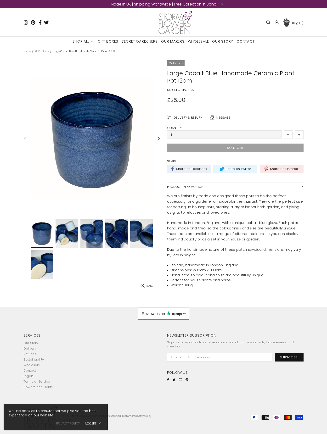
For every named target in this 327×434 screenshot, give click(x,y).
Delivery (29, 348)
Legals (28, 376)
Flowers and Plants (38, 387)
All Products (41, 51)
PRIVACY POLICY (68, 423)
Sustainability (33, 359)
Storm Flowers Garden (176, 22)
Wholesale (31, 365)
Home (27, 51)
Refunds (29, 354)
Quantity (174, 128)
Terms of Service (36, 381)
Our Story (30, 343)
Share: (172, 161)
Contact (29, 370)
